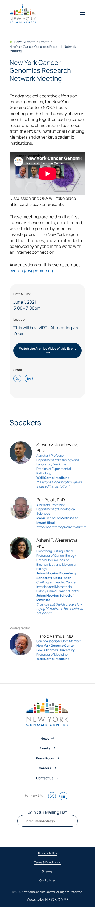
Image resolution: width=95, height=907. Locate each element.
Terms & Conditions (47, 862)
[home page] (23, 13)
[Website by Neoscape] (47, 899)
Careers (45, 768)
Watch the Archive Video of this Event (47, 348)
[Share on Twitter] (18, 379)
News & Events (24, 42)
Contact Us (45, 778)
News (45, 738)
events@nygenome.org (32, 270)
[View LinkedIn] (64, 799)
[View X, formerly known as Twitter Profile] (53, 799)
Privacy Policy (47, 853)
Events (44, 42)
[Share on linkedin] (30, 379)
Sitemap (47, 871)
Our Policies (47, 880)
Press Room (45, 758)
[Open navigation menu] (83, 13)
